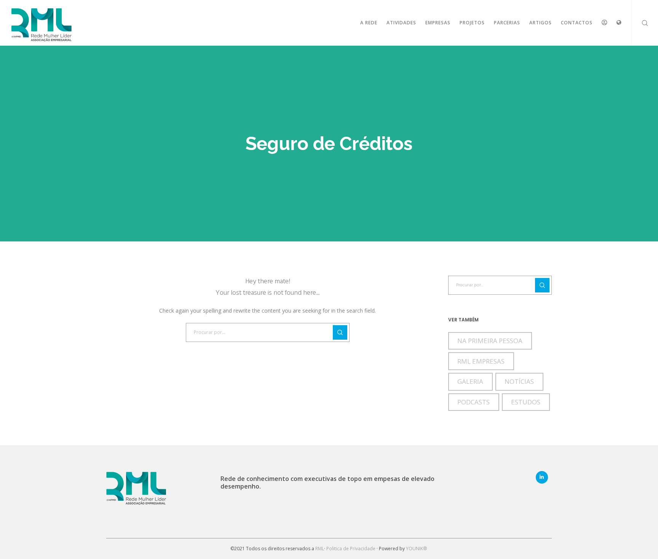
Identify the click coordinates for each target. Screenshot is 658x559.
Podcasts (473, 402)
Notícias (519, 381)
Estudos (525, 402)
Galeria (470, 381)
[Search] (639, 23)
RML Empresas (481, 361)
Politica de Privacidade (350, 548)
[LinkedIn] (542, 477)
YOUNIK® (417, 548)
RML (319, 548)
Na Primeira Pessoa (489, 340)
